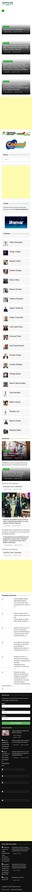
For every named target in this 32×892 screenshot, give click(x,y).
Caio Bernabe (15, 393)
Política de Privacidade (16, 889)
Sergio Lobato (15, 252)
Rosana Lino (14, 411)
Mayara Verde (15, 261)
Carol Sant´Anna (16, 327)
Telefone (4, 716)
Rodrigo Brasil (15, 374)
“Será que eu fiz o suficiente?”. (13, 29)
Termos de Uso (5, 889)
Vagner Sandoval (16, 308)
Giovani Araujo (15, 355)
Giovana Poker (15, 336)
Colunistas (6, 26)
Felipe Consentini (16, 317)
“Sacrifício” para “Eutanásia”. (12, 552)
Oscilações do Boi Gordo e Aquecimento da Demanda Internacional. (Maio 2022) (19, 866)
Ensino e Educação (8, 61)
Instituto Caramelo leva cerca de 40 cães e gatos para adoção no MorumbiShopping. (20, 753)
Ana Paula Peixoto (17, 346)
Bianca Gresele (16, 289)
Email (3, 709)
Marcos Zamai (15, 421)
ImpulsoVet (7, 72)
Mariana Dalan (15, 430)
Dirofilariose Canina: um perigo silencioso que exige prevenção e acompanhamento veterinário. (14, 474)
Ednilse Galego (8, 31)
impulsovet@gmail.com (21, 209)
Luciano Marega (16, 364)
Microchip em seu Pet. (18, 877)
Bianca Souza (15, 402)
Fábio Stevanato (8, 92)
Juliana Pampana (16, 299)
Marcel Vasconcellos (18, 383)
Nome (3, 703)
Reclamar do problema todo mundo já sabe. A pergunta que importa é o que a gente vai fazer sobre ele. (15, 47)
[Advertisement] (16, 113)
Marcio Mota (7, 51)
